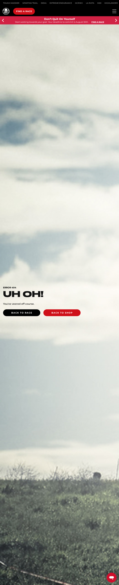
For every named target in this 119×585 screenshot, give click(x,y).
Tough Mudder (11, 3)
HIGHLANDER (111, 3)
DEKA (43, 3)
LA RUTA (90, 3)
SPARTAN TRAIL (30, 3)
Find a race (24, 11)
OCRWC (79, 3)
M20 (99, 3)
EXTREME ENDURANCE (61, 3)
